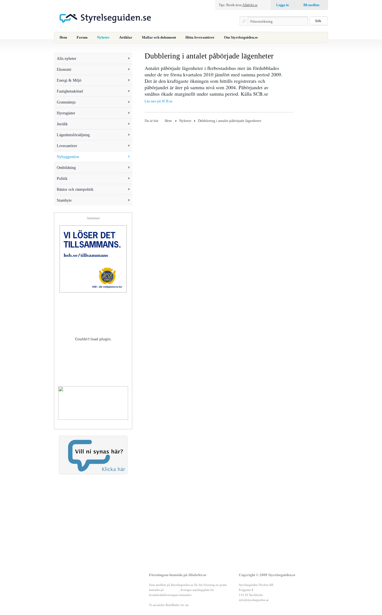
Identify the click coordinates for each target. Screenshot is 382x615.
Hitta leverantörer (199, 37)
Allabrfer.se (250, 5)
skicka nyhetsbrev (200, 605)
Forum (82, 37)
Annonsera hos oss (92, 595)
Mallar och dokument (159, 37)
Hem (63, 37)
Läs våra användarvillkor (165, 600)
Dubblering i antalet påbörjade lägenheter (229, 121)
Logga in (282, 5)
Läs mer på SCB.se (159, 101)
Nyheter (103, 37)
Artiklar (125, 37)
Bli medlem (311, 5)
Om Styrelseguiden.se (241, 37)
